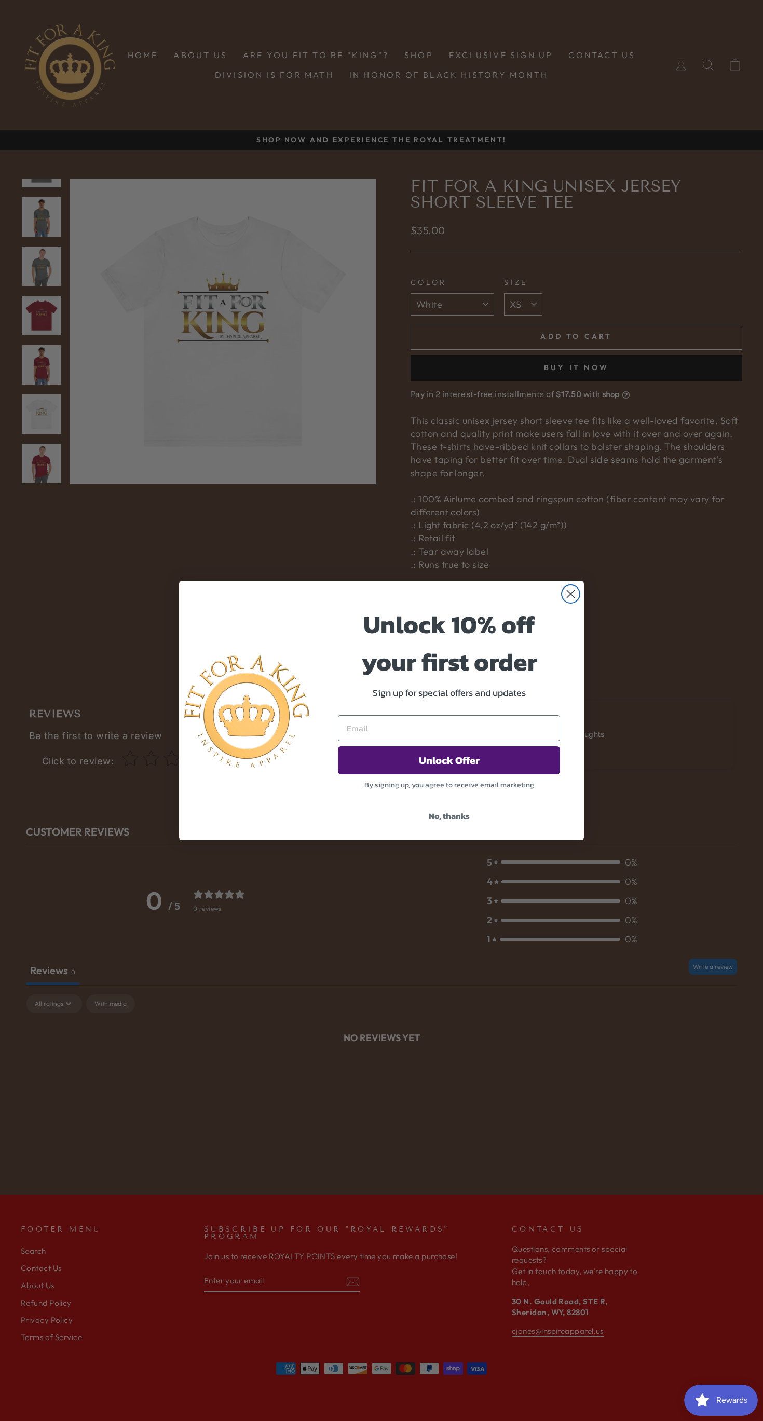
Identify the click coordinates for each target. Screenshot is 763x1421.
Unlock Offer (449, 760)
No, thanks (449, 816)
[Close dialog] (571, 594)
